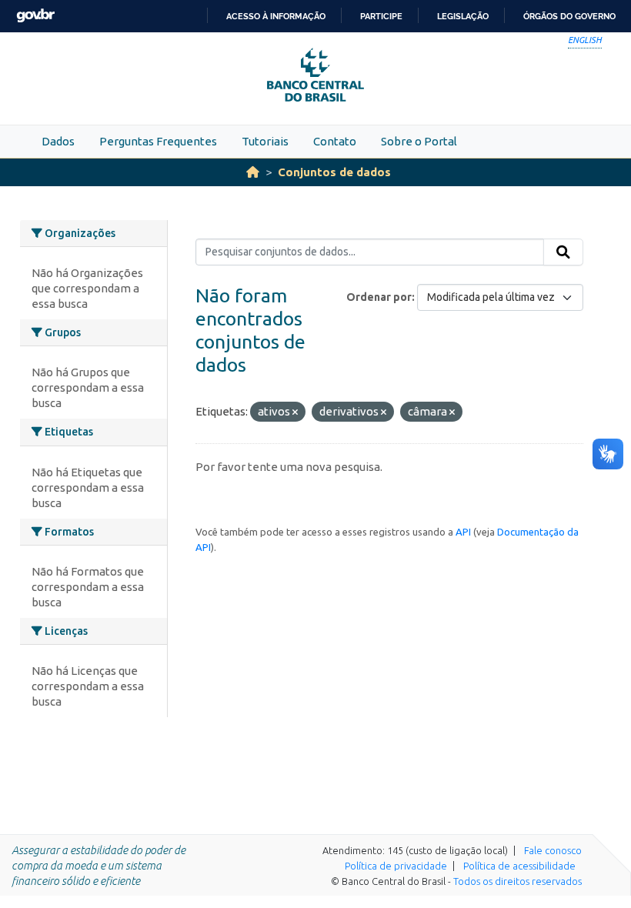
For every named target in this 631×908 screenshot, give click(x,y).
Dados (58, 141)
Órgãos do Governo (569, 16)
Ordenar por (379, 297)
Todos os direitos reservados (517, 881)
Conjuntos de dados (334, 172)
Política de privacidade (396, 865)
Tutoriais (265, 141)
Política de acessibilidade (519, 865)
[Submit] (563, 252)
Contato (334, 141)
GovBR (35, 15)
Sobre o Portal (419, 141)
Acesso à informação (276, 16)
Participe (381, 16)
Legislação (463, 16)
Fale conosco (553, 850)
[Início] (252, 172)
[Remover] (295, 412)
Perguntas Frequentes (158, 141)
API (463, 531)
